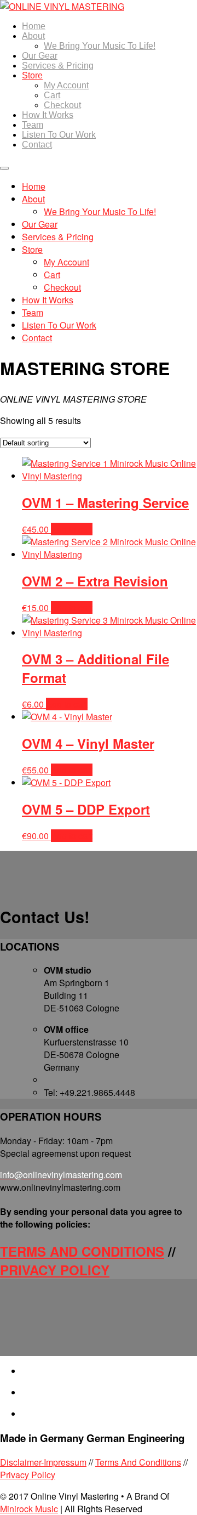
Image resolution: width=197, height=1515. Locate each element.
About (33, 36)
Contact (37, 144)
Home (33, 26)
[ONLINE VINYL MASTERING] (62, 6)
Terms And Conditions (138, 1462)
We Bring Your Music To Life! (99, 45)
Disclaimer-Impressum (43, 1462)
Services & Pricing (58, 65)
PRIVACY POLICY (54, 1269)
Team (32, 124)
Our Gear (39, 55)
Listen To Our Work (59, 134)
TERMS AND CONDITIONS (82, 1251)
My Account (66, 85)
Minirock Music (29, 1508)
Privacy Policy (27, 1474)
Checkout (62, 105)
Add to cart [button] (71, 529)
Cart (52, 95)
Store (32, 75)
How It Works (47, 115)
